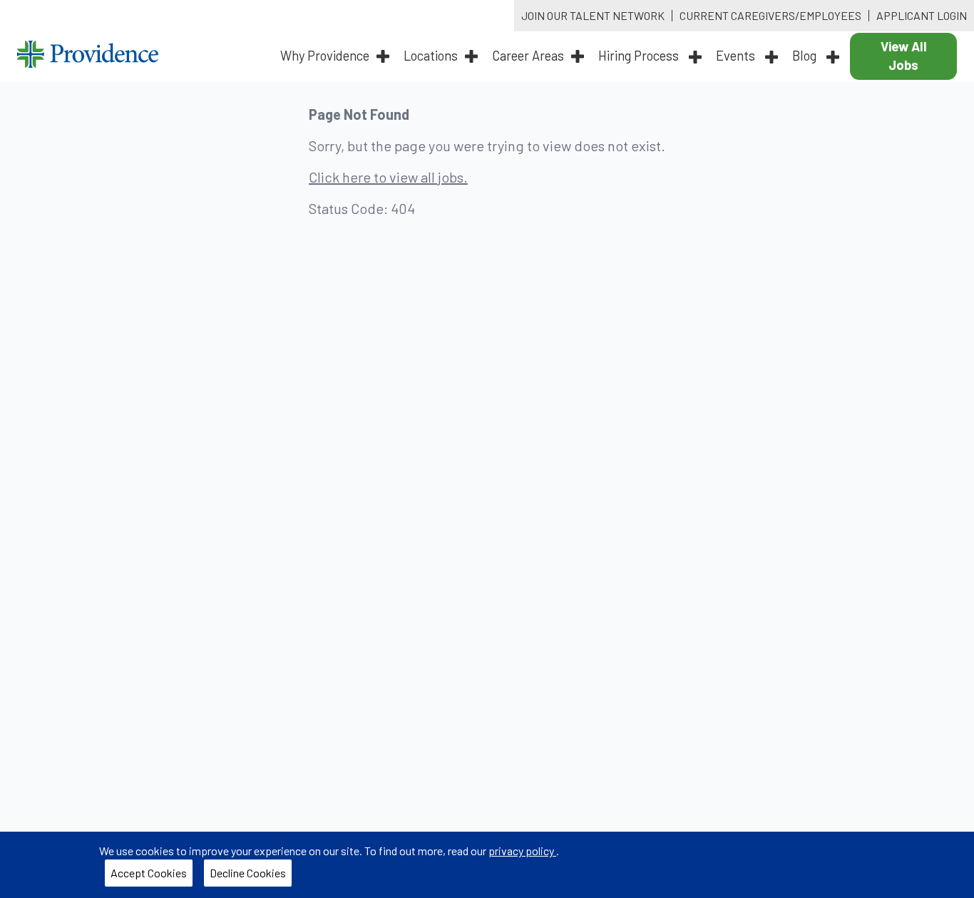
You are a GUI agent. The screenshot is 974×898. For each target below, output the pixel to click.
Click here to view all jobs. (388, 176)
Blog (805, 55)
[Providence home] (87, 56)
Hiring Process (640, 55)
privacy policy (522, 850)
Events (737, 55)
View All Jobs (904, 56)
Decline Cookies (248, 872)
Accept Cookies (149, 872)
